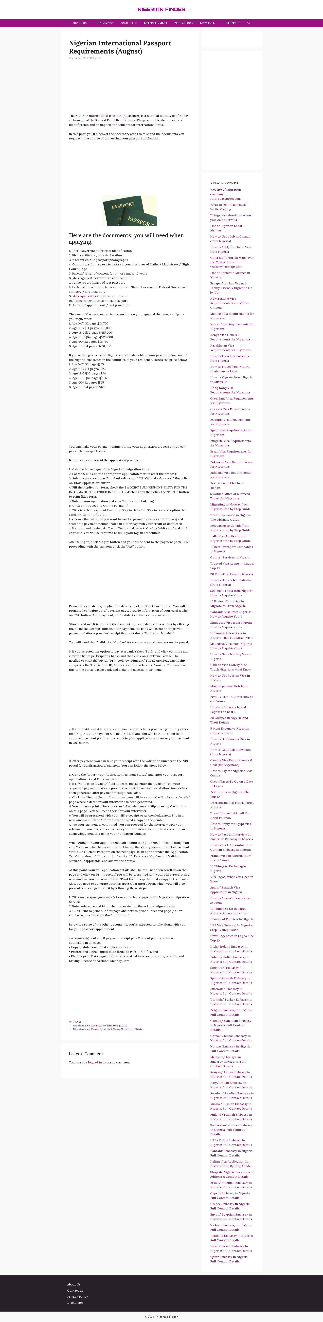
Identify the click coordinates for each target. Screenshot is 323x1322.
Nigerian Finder (161, 9)
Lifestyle (207, 23)
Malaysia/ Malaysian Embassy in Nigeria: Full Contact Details (228, 1061)
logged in (95, 1062)
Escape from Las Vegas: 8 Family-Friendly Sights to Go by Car (231, 287)
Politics (126, 23)
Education (106, 23)
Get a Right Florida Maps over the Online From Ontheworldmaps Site (232, 262)
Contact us (75, 1290)
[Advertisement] (129, 89)
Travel (77, 1021)
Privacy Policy (77, 1296)
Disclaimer (75, 1303)
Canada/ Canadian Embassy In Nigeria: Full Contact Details (230, 1025)
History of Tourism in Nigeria (232, 919)
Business (80, 23)
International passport (105, 116)
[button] (248, 23)
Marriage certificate (86, 296)
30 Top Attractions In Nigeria (231, 574)
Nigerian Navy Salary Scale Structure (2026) (100, 1025)
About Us (74, 1284)
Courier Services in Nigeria (230, 557)
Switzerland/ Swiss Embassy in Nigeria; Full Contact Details (231, 1129)
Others (231, 23)
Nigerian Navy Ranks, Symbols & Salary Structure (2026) (107, 1029)
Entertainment (155, 23)
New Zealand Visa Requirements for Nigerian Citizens (229, 303)
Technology (183, 23)
